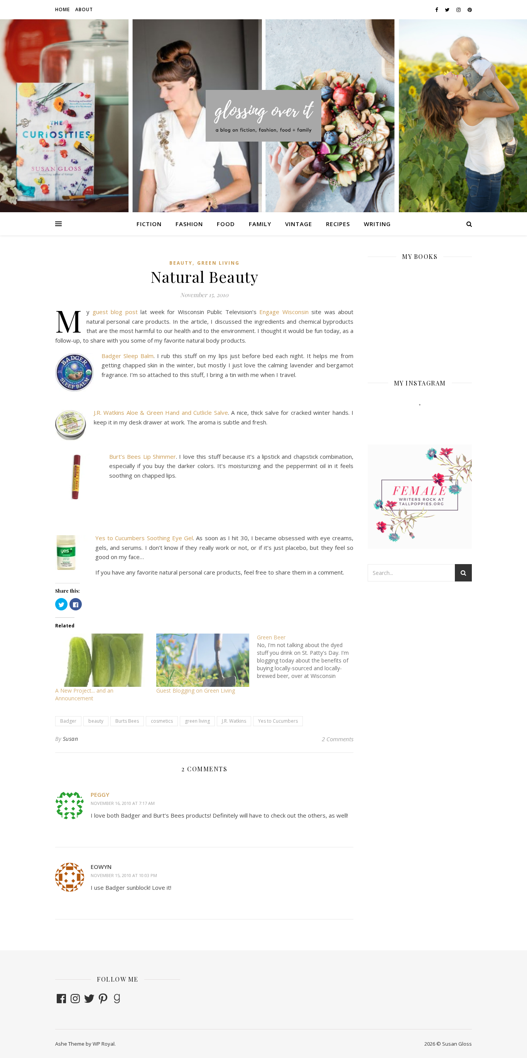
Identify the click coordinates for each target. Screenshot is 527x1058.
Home (62, 9)
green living (218, 263)
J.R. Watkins (234, 721)
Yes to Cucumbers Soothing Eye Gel (144, 538)
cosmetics (162, 721)
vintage (298, 224)
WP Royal (104, 1043)
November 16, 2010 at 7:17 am (123, 803)
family (260, 224)
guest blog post (115, 312)
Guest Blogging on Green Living (195, 690)
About (84, 9)
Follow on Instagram (424, 418)
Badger (68, 721)
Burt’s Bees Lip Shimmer (142, 456)
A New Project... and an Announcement (84, 694)
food (226, 224)
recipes (338, 224)
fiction (149, 224)
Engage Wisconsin (284, 312)
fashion (189, 224)
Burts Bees (127, 721)
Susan (70, 738)
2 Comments (337, 739)
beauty (181, 263)
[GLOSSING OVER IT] (263, 115)
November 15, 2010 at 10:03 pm (124, 875)
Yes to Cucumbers (278, 721)
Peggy (100, 794)
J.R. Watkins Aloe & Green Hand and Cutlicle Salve (161, 412)
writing (377, 224)
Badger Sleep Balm (127, 356)
